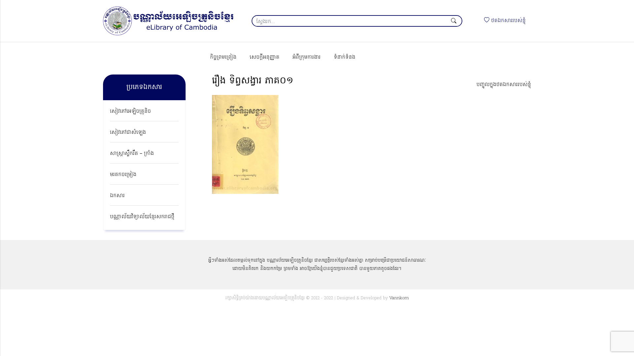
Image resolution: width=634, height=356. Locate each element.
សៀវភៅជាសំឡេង (128, 132)
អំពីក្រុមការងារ (307, 57)
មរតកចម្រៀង (123, 175)
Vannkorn (399, 298)
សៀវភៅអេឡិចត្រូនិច (130, 111)
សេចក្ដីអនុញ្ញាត (264, 57)
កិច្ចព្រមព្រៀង (223, 57)
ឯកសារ (117, 196)
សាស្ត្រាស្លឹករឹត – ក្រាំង (132, 154)
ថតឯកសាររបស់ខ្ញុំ (507, 21)
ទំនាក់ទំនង (344, 57)
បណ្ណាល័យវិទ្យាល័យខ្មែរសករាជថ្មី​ (142, 217)
